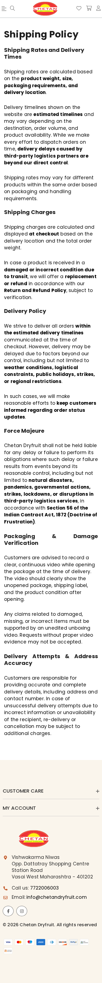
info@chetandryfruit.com (56, 897)
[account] (98, 8)
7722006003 (44, 888)
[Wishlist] (78, 8)
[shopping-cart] (89, 8)
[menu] (12, 8)
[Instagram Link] (21, 911)
